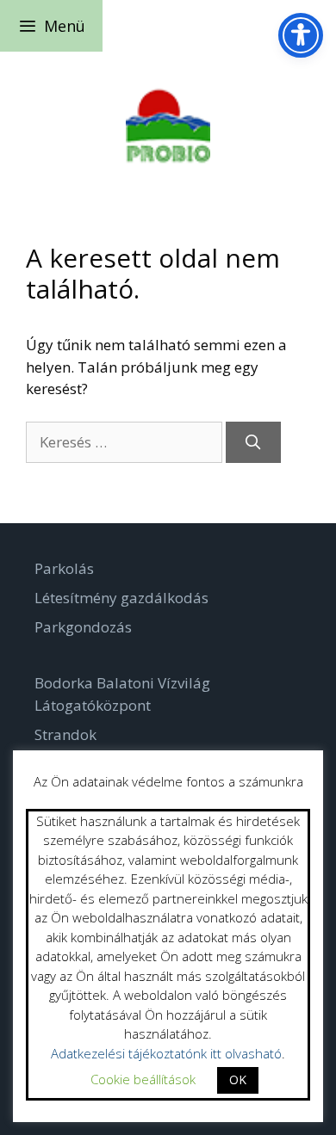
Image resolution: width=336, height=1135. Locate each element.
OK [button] (237, 1079)
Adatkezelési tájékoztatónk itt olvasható (166, 1053)
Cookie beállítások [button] (143, 1079)
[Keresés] (253, 442)
